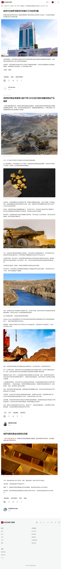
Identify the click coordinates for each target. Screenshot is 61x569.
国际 (2, 543)
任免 (15, 6)
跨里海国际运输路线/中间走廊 (32, 6)
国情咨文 (22, 6)
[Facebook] (17, 81)
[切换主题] (53, 2)
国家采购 (34, 543)
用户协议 (34, 531)
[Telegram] (13, 81)
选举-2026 (6, 6)
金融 (25, 498)
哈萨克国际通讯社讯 (10, 438)
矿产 (10, 412)
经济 (20, 498)
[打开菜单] (58, 2)
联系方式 (3, 555)
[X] (21, 81)
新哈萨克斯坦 (19, 77)
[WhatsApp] (9, 81)
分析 (2, 537)
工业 (5, 412)
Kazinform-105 (44, 6)
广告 (2, 558)
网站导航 (3, 552)
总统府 (12, 6)
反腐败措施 (34, 540)
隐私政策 (34, 534)
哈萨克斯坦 (14, 498)
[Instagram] (4, 81)
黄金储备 (6, 77)
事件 (18, 6)
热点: (2, 5)
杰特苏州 (22, 412)
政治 (2, 534)
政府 (12, 77)
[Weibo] (48, 522)
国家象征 (34, 537)
